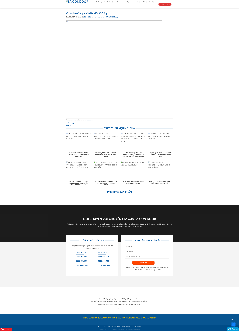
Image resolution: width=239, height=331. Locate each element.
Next (68, 125)
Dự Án (129, 2)
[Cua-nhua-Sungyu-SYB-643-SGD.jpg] (114, 68)
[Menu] (98, 6)
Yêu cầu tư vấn (233, 329)
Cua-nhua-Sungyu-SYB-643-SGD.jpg (105, 17)
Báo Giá (136, 2)
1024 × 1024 (87, 17)
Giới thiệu (110, 2)
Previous (70, 123)
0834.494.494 (7, 329)
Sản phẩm (120, 2)
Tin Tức (143, 2)
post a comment (89, 120)
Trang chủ (101, 2)
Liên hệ (150, 2)
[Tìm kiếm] (155, 2)
